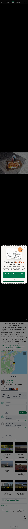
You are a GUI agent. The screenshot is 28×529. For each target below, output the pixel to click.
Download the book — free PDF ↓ (14, 274)
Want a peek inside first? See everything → (13, 281)
